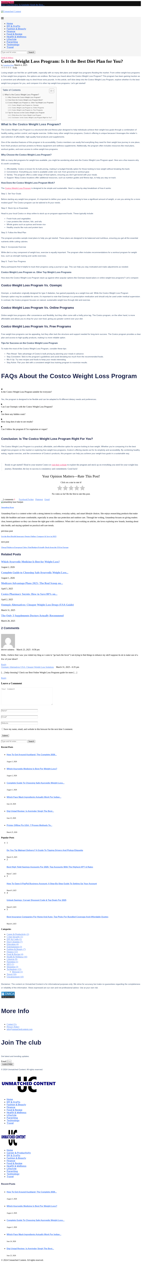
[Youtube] (8, 55)
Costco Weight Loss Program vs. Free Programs (27, 110)
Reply (3, 664)
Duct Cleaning (14, 942)
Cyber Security (15, 937)
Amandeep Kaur (8, 65)
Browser (17, 972)
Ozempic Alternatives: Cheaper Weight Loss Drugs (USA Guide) (37, 604)
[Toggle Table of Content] (50, 90)
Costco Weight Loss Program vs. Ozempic (25, 105)
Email (4, 1061)
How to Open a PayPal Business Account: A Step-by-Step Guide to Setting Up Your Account (52, 883)
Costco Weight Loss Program (18, 188)
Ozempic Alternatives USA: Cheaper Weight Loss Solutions (27, 667)
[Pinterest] (6, 55)
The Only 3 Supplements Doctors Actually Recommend (32, 615)
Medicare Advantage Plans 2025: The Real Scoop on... (32, 583)
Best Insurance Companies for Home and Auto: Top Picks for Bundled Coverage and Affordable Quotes (57, 917)
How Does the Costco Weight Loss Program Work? (25, 100)
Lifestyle (12, 39)
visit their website (59, 465)
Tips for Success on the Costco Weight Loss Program (26, 112)
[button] (15, 2)
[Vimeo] (13, 55)
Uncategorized (15, 977)
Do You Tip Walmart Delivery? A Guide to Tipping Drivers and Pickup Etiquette (45, 850)
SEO (10, 964)
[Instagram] (4, 55)
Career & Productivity (18, 934)
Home (10, 23)
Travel (10, 47)
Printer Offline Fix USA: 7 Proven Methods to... (29, 825)
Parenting (12, 42)
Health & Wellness (16, 36)
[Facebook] (2, 55)
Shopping (12, 967)
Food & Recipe (14, 34)
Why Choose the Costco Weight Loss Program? (24, 97)
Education (13, 944)
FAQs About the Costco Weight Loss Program (26, 115)
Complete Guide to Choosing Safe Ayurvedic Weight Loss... (34, 572)
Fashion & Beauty (16, 28)
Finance (11, 31)
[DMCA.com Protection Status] (8, 997)
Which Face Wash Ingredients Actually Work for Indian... (34, 797)
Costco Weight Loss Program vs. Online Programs (28, 107)
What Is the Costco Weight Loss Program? (22, 95)
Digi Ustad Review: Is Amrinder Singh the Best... (23, 5)
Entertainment (14, 947)
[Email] (11, 55)
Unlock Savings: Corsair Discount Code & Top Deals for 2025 (36, 900)
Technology (13, 44)
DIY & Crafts (13, 26)
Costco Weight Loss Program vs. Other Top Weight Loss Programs (31, 102)
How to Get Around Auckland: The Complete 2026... (32, 754)
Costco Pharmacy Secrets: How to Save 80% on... (29, 594)
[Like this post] (16, 499)
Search (31, 52)
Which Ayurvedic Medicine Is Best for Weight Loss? (30, 561)
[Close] (2, 1128)
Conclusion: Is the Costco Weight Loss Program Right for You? (32, 117)
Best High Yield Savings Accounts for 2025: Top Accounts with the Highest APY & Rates (50, 867)
